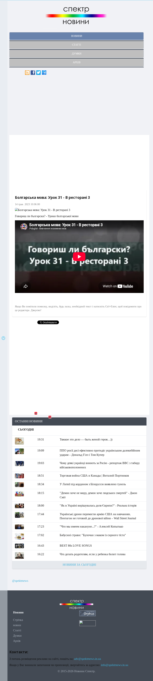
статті (76, 44)
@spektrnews (20, 580)
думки (76, 53)
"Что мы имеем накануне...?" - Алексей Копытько (91, 526)
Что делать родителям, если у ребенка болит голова (92, 554)
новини (76, 36)
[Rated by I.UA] (87, 623)
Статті (17, 630)
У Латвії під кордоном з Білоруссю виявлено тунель (93, 484)
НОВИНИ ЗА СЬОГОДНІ (79, 564)
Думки (17, 635)
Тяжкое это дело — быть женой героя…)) (86, 439)
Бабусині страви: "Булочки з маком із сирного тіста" (93, 535)
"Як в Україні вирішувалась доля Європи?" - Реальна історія (98, 505)
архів (76, 62)
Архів (17, 640)
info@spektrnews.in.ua (114, 665)
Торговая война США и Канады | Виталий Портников (94, 475)
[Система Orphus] (87, 613)
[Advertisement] (79, 105)
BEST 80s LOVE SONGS (76, 545)
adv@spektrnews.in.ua (87, 658)
